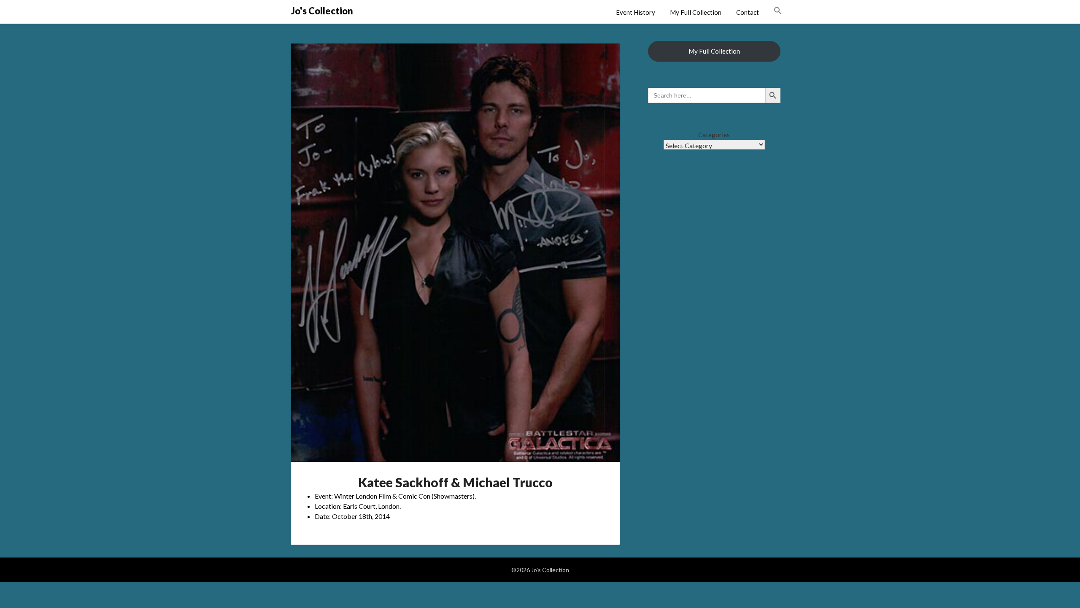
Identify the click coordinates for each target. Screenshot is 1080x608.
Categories (714, 134)
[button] (778, 11)
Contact (747, 12)
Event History (635, 12)
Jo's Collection (322, 10)
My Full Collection (695, 12)
